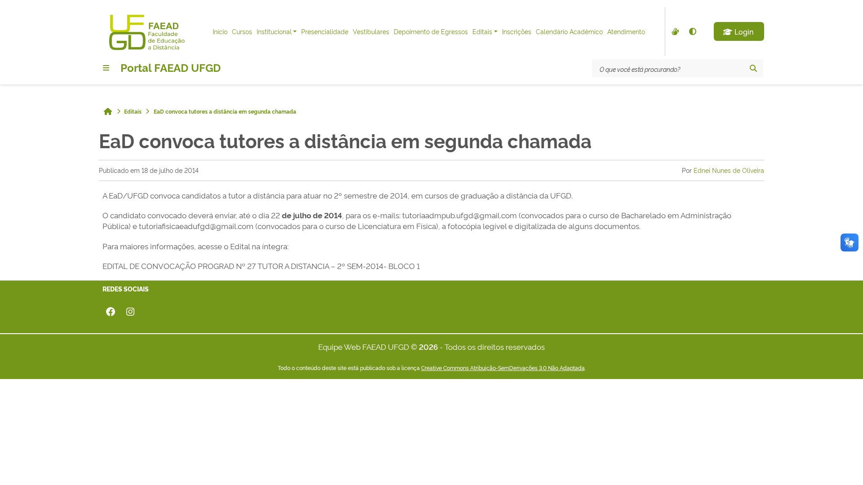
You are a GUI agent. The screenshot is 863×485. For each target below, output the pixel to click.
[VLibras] (674, 31)
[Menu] (106, 68)
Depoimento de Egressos (431, 31)
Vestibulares (371, 31)
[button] (739, 31)
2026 (428, 346)
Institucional (274, 31)
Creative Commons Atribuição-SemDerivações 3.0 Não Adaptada (503, 367)
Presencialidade (324, 31)
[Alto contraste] (692, 31)
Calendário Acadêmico (569, 31)
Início (220, 31)
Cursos (242, 31)
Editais (482, 31)
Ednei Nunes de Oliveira (729, 170)
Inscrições (516, 31)
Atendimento (626, 31)
